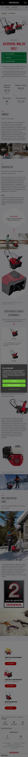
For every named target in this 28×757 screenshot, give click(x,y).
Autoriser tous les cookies (14, 385)
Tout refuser (14, 381)
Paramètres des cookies (14, 389)
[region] (14, 378)
